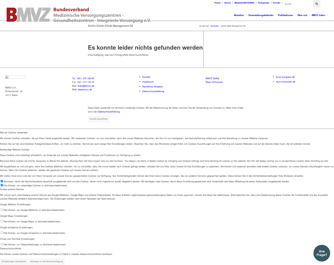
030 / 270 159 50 (85, 78)
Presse (217, 2)
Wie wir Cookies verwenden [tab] (14, 132)
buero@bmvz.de (86, 85)
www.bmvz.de (85, 89)
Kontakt (276, 2)
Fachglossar (263, 2)
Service (227, 2)
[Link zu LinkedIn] (324, 2)
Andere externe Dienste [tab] (12, 189)
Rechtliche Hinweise (152, 86)
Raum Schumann (214, 82)
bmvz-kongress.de (285, 77)
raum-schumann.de (285, 81)
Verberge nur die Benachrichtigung (46, 261)
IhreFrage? (322, 253)
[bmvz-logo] (79, 15)
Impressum (148, 81)
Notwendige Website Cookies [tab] (14, 149)
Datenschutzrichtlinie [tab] (10, 248)
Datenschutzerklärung (153, 91)
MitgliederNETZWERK (244, 2)
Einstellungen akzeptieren (14, 261)
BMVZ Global (212, 78)
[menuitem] (217, 3)
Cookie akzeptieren (99, 118)
